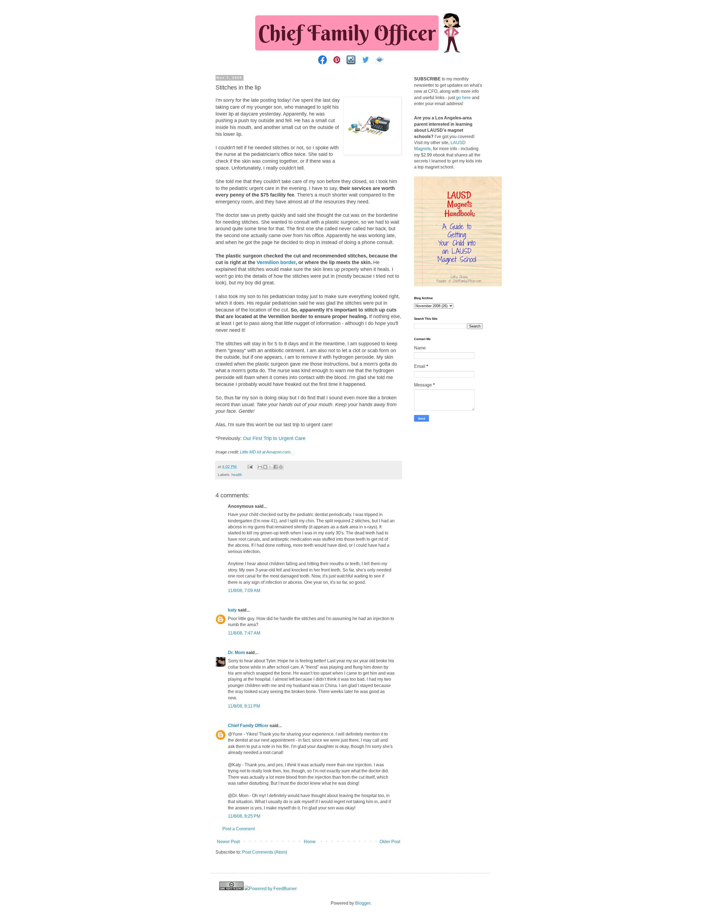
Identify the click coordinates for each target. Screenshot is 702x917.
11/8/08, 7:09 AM (244, 590)
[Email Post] (250, 466)
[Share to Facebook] (275, 467)
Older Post (390, 841)
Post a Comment (238, 828)
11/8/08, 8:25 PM (244, 816)
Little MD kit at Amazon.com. (265, 452)
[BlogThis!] (265, 467)
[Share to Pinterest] (281, 467)
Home (310, 841)
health (236, 474)
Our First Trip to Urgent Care (274, 438)
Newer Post (228, 841)
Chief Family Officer (248, 725)
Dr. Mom (236, 652)
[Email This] (260, 467)
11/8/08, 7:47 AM (244, 633)
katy (232, 610)
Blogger (362, 903)
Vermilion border (276, 262)
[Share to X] (270, 467)
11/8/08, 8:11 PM (244, 706)
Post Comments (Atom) (264, 852)
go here (463, 97)
